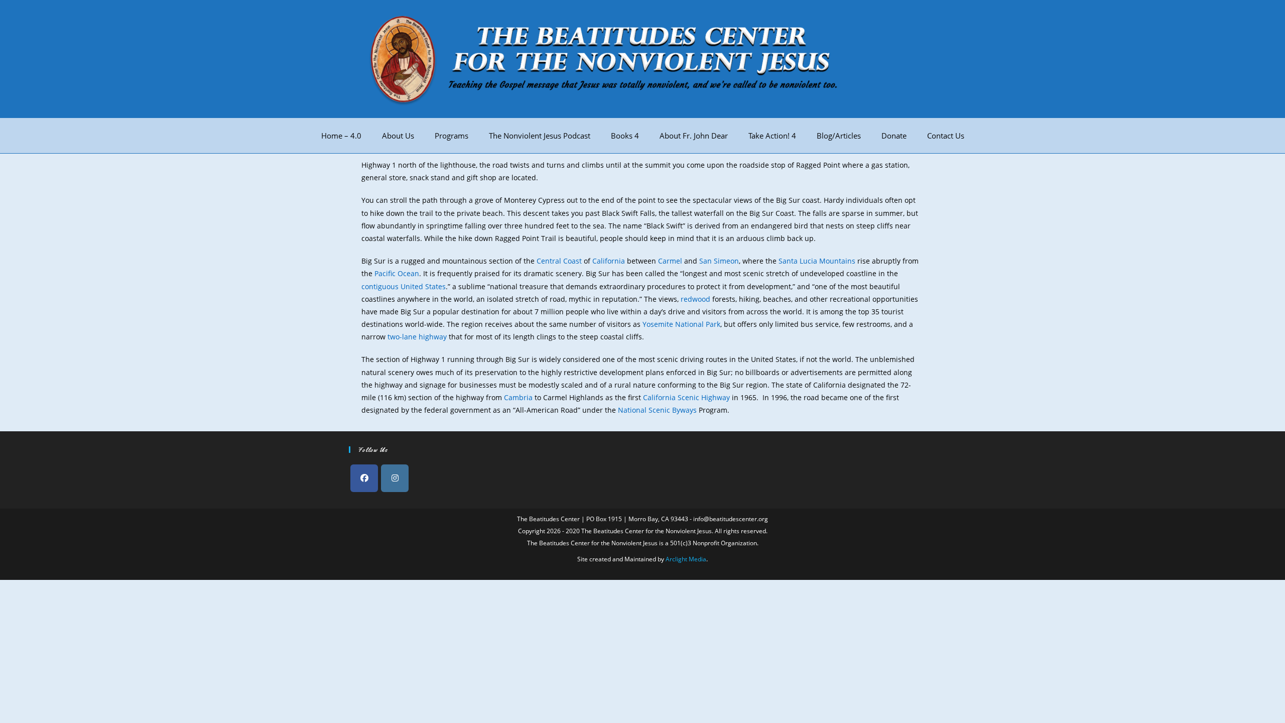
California (608, 261)
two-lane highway (417, 336)
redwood (695, 299)
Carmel (670, 261)
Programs (451, 136)
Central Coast (559, 261)
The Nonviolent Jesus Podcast (539, 136)
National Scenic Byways (657, 410)
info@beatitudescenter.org (730, 519)
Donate (894, 136)
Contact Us (945, 136)
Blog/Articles (839, 136)
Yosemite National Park (681, 324)
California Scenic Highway (686, 397)
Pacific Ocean (396, 273)
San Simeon (719, 261)
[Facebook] (364, 478)
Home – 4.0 (341, 136)
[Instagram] (395, 478)
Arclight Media (686, 559)
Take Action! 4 (772, 136)
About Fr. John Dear (694, 136)
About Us (398, 136)
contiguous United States (403, 286)
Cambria (518, 397)
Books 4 (625, 136)
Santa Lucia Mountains (817, 261)
